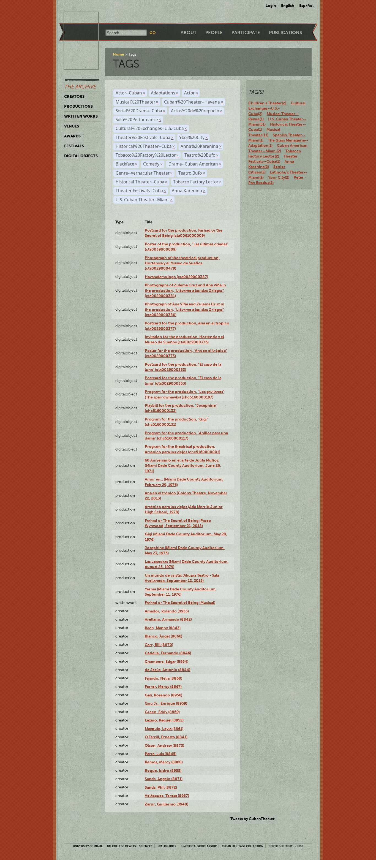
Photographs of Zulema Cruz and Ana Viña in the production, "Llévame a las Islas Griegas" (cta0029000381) (185, 290)
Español (306, 5)
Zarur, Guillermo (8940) (166, 804)
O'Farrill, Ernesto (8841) (166, 737)
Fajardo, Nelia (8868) (163, 678)
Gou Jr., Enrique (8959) (166, 703)
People (214, 32)
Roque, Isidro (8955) (163, 770)
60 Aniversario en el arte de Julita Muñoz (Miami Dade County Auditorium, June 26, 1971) (183, 465)
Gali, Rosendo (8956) (163, 695)
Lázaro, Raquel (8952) (164, 720)
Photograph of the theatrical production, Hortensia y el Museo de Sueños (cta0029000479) (182, 263)
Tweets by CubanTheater (252, 818)
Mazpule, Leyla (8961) (164, 728)
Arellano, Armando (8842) (168, 619)
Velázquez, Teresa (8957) (167, 795)
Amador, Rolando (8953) (167, 611)
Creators (74, 96)
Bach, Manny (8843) (163, 628)
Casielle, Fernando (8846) (168, 653)
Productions (78, 106)
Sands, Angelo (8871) (163, 779)
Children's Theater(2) (267, 103)
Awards (72, 136)
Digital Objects (81, 156)
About (189, 32)
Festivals (74, 146)
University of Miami (87, 846)
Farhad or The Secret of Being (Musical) (180, 602)
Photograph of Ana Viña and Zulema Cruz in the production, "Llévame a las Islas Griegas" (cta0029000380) (184, 309)
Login (271, 5)
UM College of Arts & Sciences (129, 846)
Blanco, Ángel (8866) (163, 636)
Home (118, 54)
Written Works (81, 116)
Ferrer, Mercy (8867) (163, 686)
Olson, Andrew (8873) (164, 745)
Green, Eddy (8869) (162, 712)
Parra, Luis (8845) (160, 754)
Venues (71, 126)
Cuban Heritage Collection (242, 846)
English (287, 5)
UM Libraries (167, 846)
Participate (245, 32)
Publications (285, 32)
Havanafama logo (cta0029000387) (176, 277)
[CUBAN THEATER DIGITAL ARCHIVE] (76, 18)
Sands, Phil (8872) (161, 787)
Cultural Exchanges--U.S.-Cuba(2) (277, 108)
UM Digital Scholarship (199, 846)
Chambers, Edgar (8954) (166, 661)
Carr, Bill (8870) (159, 644)
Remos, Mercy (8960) (164, 762)
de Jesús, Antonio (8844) (167, 670)
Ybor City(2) (278, 177)
